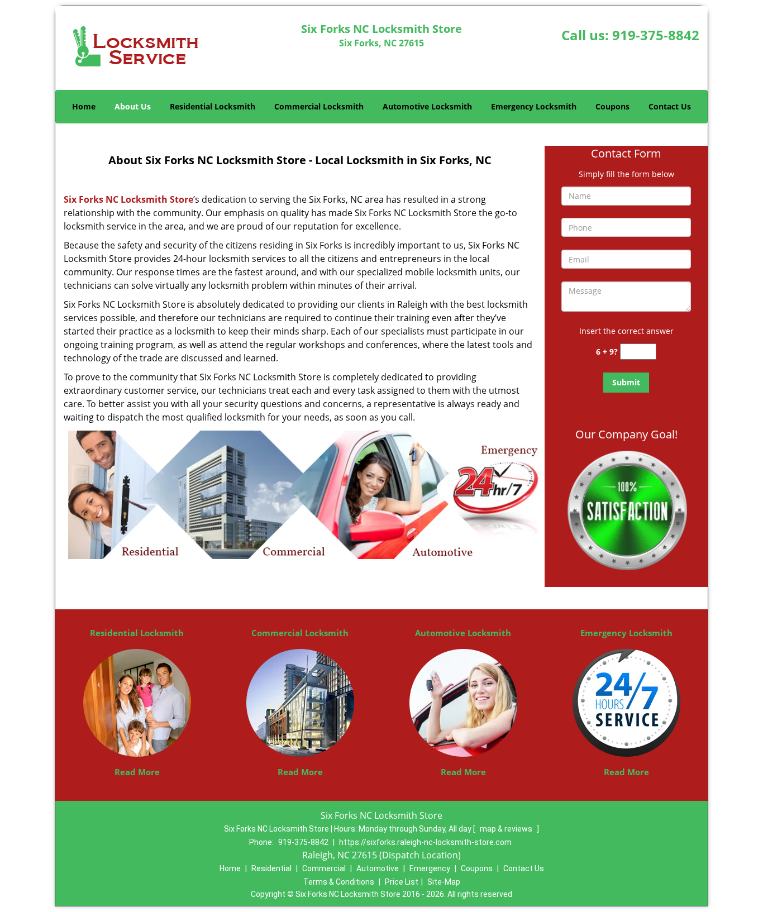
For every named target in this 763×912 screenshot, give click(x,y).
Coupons (612, 106)
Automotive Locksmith (427, 106)
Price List (401, 881)
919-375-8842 (655, 35)
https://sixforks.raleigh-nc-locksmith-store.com (425, 842)
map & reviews (507, 828)
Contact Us (669, 106)
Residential (271, 868)
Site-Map (443, 881)
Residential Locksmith (212, 106)
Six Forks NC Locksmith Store (128, 199)
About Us (133, 106)
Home (84, 106)
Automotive (377, 868)
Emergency (429, 868)
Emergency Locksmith (533, 106)
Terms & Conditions (338, 881)
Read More (137, 771)
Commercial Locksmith (319, 106)
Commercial (324, 868)
